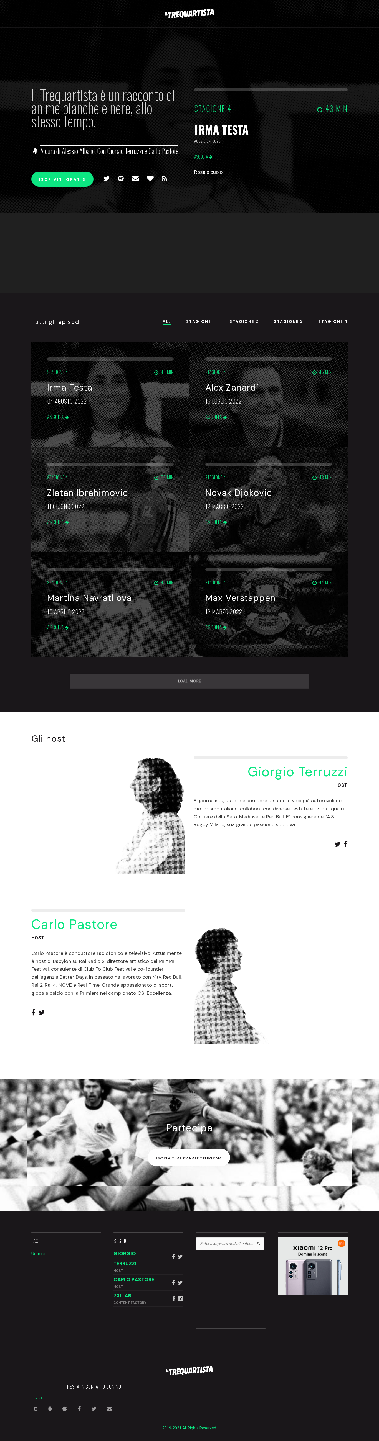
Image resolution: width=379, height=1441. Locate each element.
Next (370, 146)
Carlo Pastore (133, 1279)
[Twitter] (103, 179)
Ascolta (201, 156)
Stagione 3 (288, 321)
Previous (9, 146)
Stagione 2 (244, 321)
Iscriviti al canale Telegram (189, 1158)
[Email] (132, 179)
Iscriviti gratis (62, 179)
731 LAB (122, 1295)
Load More (189, 681)
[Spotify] (117, 179)
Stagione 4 (333, 321)
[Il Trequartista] (189, 14)
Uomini (38, 1253)
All (167, 321)
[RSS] (161, 179)
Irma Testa (221, 129)
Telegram (37, 1397)
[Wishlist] (147, 179)
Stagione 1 (200, 321)
